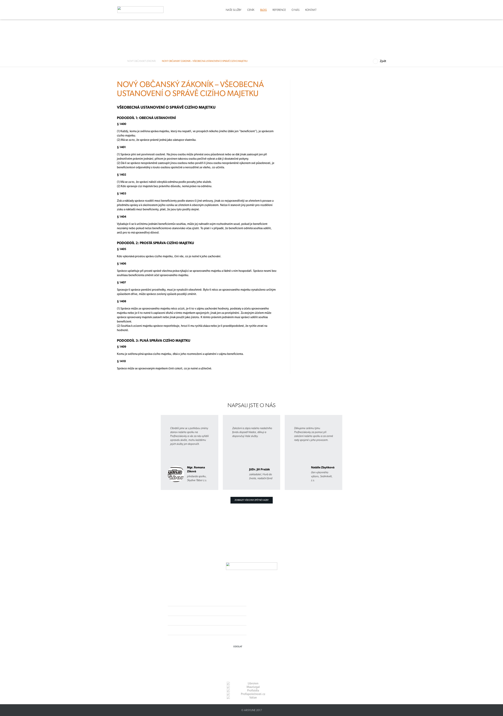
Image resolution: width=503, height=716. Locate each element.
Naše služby (233, 9)
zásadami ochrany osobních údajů (229, 639)
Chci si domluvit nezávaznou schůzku (50, 196)
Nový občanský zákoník (141, 61)
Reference (279, 9)
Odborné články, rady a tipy (49, 120)
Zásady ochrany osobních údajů (278, 631)
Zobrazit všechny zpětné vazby (252, 500)
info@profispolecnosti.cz (282, 624)
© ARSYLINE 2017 (251, 710)
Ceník (250, 9)
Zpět (383, 61)
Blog (263, 9)
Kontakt (311, 9)
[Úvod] (120, 61)
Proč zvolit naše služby (46, 127)
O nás (295, 9)
